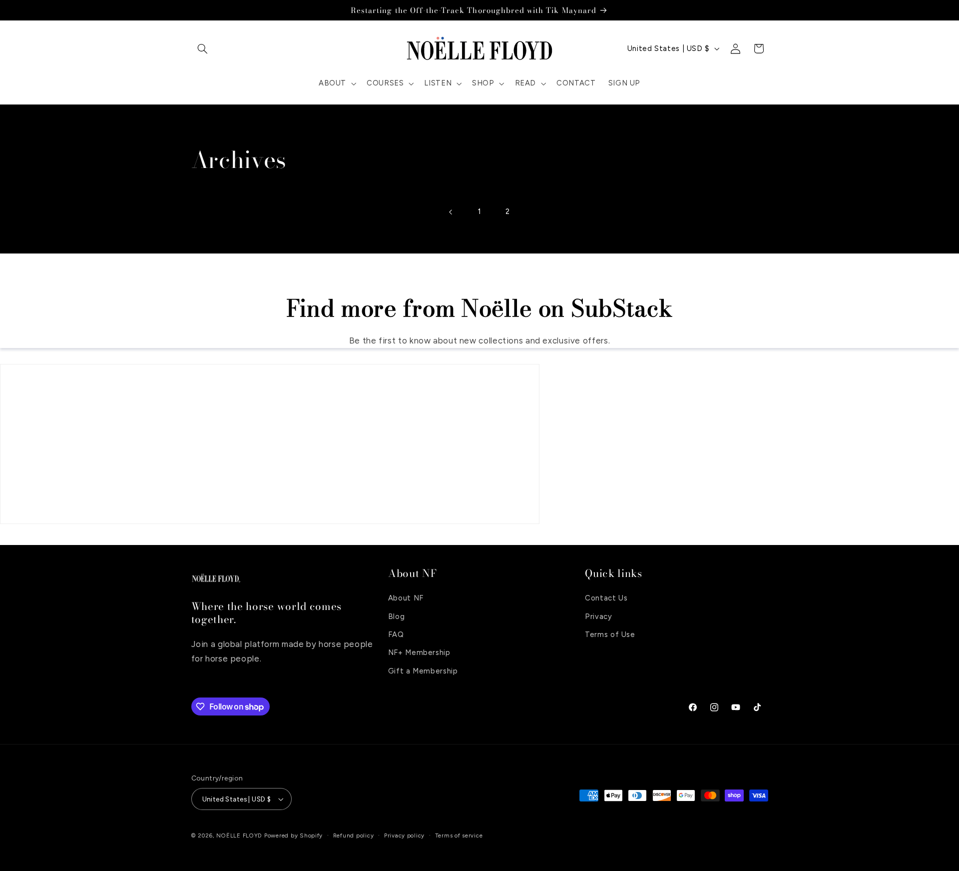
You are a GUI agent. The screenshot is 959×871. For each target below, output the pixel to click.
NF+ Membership (419, 652)
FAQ (396, 634)
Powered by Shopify (293, 835)
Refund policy (353, 835)
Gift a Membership (423, 671)
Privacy (598, 616)
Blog (396, 616)
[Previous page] (451, 212)
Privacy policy (404, 835)
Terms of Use (610, 634)
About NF (406, 598)
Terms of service (459, 835)
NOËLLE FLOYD (239, 835)
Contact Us (606, 598)
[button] (202, 48)
